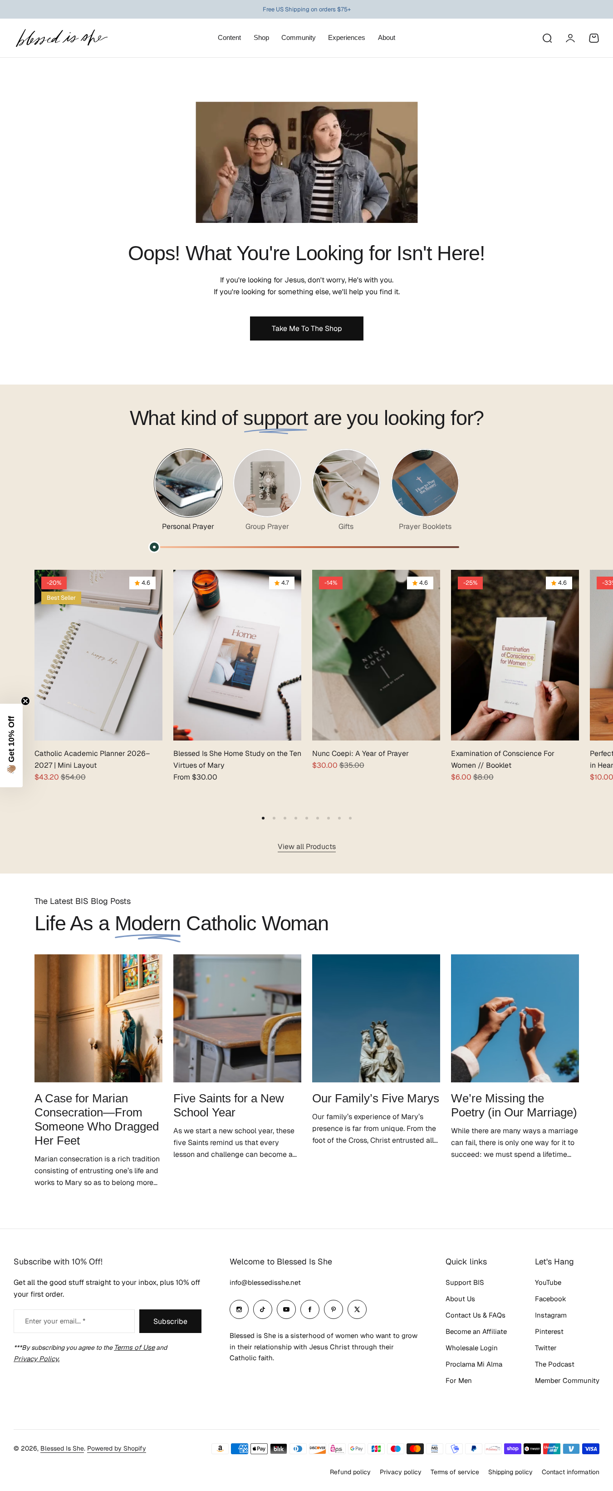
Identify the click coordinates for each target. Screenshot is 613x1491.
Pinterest (549, 1331)
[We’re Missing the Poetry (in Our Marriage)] (515, 1018)
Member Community (567, 1380)
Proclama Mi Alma (474, 1364)
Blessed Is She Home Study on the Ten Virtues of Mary (237, 759)
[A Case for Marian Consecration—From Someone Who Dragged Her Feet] (98, 1018)
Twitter (546, 1347)
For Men (459, 1380)
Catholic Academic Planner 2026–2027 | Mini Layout (92, 759)
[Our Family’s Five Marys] (376, 1018)
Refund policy (350, 1472)
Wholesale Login (472, 1347)
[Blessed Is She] (61, 38)
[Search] (547, 38)
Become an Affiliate (476, 1331)
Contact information (570, 1472)
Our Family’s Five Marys (375, 1098)
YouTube (548, 1282)
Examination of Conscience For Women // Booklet (502, 759)
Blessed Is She (62, 1448)
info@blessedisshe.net (265, 1282)
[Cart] (594, 38)
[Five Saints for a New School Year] (237, 1018)
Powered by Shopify (116, 1448)
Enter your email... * (55, 1321)
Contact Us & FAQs (475, 1315)
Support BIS (465, 1282)
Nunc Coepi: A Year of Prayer (360, 753)
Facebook (550, 1298)
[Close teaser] (25, 701)
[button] (263, 818)
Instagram (551, 1315)
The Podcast (554, 1364)
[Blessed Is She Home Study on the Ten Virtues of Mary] (237, 655)
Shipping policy (510, 1472)
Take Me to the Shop (306, 328)
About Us (460, 1298)
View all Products (307, 846)
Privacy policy (401, 1472)
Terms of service (455, 1472)
